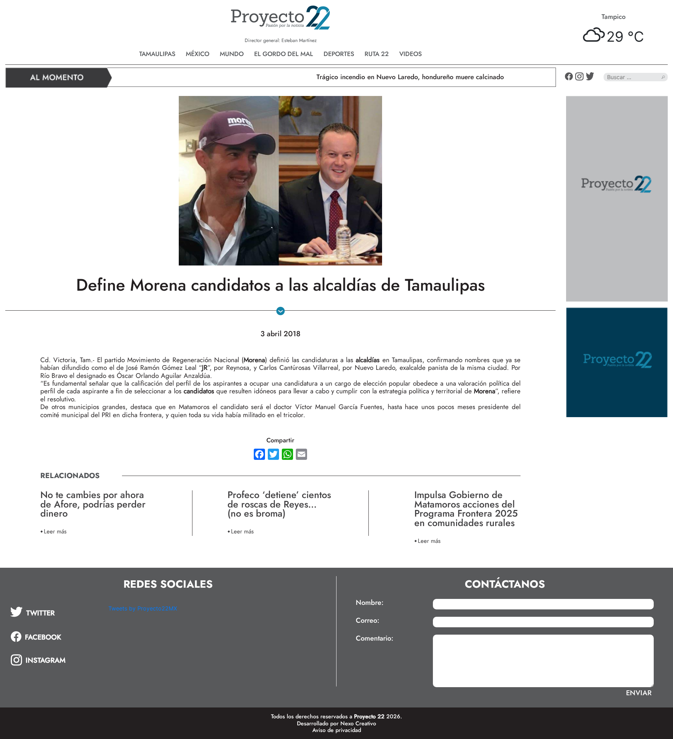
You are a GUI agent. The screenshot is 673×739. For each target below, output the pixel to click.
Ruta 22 (377, 53)
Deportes (339, 53)
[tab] (54, 612)
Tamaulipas (157, 53)
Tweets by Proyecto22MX (142, 608)
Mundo (232, 53)
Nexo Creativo (358, 723)
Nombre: (369, 603)
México (197, 53)
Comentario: (374, 638)
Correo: (367, 620)
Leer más (55, 531)
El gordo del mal (283, 53)
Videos (410, 53)
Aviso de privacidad (336, 730)
